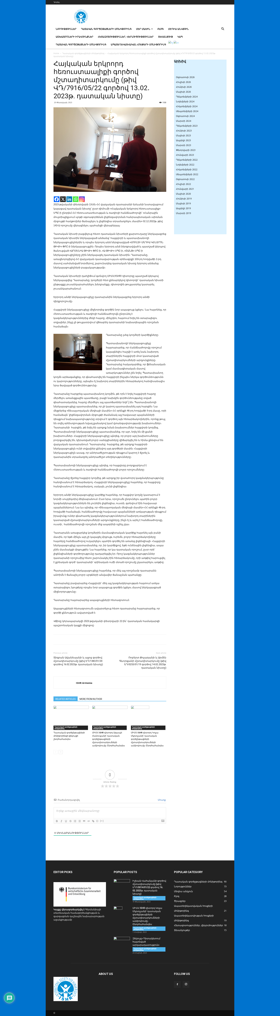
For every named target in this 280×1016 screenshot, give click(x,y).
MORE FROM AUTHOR (91, 699)
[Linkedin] (69, 199)
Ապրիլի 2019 (183, 208)
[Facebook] (56, 199)
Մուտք (161, 800)
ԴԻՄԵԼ (56, 2)
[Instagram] (82, 199)
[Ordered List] (75, 821)
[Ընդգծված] (66, 821)
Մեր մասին (143, 28)
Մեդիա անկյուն (178, 28)
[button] (223, 29)
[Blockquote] (84, 821)
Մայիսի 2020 (183, 193)
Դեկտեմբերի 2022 (187, 159)
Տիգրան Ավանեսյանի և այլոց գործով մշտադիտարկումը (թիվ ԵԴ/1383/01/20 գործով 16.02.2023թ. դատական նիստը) (78, 661)
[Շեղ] (61, 821)
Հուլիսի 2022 (183, 184)
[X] (63, 199)
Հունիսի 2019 (184, 198)
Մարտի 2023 (183, 145)
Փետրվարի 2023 (185, 150)
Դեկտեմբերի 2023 (187, 125)
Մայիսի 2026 (183, 91)
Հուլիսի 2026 (183, 82)
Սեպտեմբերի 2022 (187, 174)
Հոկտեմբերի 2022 (186, 169)
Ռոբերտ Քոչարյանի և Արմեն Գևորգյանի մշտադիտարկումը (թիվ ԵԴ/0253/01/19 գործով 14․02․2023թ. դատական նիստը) (142, 662)
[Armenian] (171, 42)
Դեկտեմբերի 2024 (187, 96)
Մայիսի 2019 (183, 203)
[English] (176, 42)
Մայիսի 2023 (183, 135)
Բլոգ (161, 28)
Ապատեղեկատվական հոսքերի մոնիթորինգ (138, 44)
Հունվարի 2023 (185, 154)
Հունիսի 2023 (184, 130)
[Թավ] (57, 821)
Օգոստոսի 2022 (185, 179)
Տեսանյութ (165, 36)
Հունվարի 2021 (185, 188)
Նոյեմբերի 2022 (185, 164)
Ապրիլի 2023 (183, 140)
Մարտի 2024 (183, 120)
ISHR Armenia (84, 682)
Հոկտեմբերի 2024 (186, 106)
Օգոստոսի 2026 (185, 77)
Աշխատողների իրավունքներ (74, 36)
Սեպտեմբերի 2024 (187, 111)
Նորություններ (66, 28)
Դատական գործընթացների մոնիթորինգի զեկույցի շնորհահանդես (69, 735)
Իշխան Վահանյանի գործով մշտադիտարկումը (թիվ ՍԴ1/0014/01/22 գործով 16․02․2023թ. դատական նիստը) (149, 887)
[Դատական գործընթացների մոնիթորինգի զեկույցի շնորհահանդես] (71, 718)
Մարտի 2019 (183, 213)
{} (97, 821)
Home (56, 53)
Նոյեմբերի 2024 (185, 101)
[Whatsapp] (75, 199)
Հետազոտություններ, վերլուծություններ (126, 36)
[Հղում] (93, 821)
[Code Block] (88, 821)
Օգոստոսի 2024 (185, 116)
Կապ (180, 36)
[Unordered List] (79, 821)
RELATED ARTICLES (65, 699)
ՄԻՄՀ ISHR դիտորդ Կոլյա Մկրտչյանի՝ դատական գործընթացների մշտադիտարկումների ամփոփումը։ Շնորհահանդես (147, 739)
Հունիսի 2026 (184, 86)
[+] (102, 821)
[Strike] (70, 821)
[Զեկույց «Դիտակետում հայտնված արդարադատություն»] (122, 942)
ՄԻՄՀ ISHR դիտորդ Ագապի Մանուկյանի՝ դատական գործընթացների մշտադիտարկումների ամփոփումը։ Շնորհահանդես (108, 739)
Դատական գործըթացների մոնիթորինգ (106, 28)
